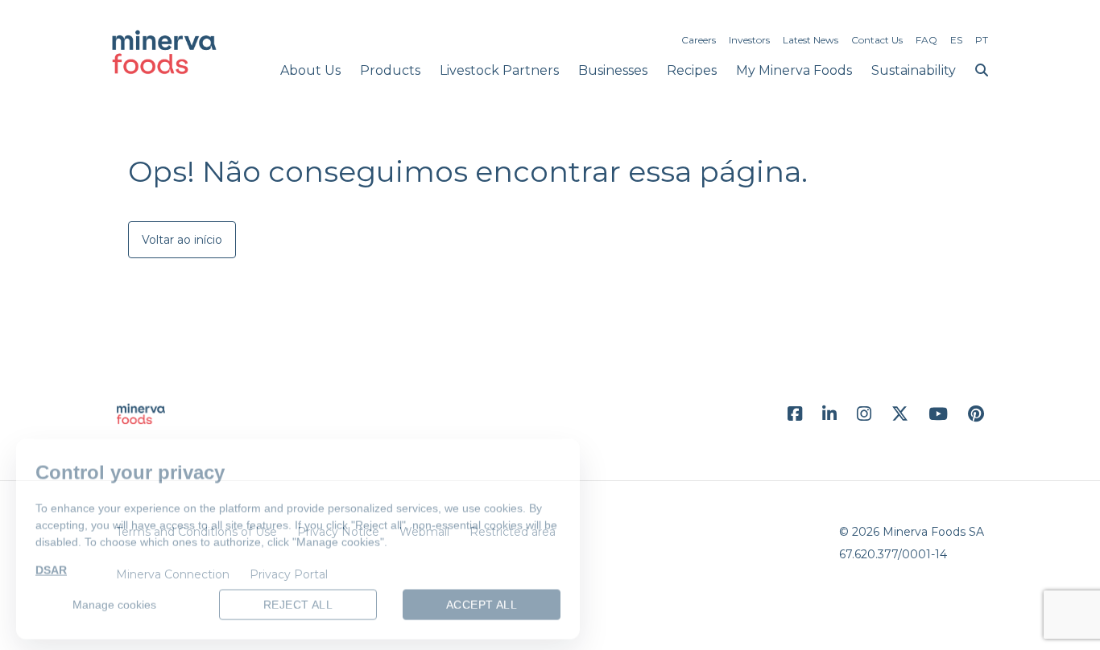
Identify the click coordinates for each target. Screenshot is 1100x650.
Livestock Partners (499, 70)
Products (390, 70)
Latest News (810, 40)
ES (956, 40)
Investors (749, 40)
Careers (698, 40)
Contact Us (877, 40)
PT (981, 40)
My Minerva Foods (794, 70)
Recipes (692, 70)
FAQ (926, 40)
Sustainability (913, 70)
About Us (310, 70)
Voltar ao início (182, 239)
